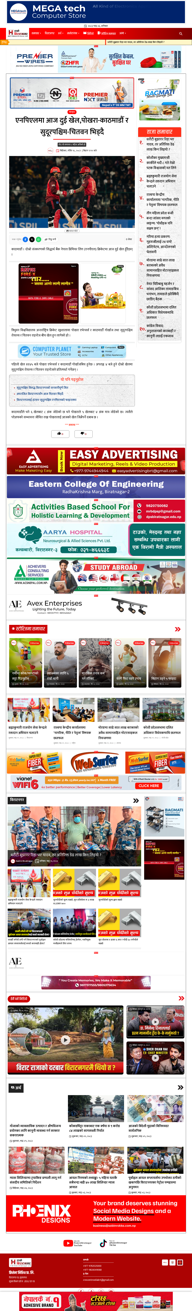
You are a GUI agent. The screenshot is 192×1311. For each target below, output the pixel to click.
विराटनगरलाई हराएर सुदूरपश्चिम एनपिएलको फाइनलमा (46, 400)
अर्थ (59, 33)
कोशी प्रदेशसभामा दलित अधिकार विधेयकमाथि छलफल (161, 313)
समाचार (35, 33)
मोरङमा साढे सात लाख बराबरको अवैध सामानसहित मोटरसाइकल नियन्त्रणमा (163, 268)
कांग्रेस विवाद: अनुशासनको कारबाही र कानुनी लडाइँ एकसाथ (161, 331)
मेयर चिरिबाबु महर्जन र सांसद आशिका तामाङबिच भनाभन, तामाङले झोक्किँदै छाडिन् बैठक (163, 291)
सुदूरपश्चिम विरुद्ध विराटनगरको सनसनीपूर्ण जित (42, 387)
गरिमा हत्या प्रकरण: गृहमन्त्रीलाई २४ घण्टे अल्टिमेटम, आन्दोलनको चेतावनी (161, 244)
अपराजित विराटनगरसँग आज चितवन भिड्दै (40, 394)
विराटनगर (49, 33)
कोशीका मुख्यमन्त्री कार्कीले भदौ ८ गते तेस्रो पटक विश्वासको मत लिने (161, 163)
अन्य (121, 33)
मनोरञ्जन (72, 33)
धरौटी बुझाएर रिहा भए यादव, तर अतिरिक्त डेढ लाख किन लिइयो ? (107, 42)
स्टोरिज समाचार (106, 34)
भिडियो (88, 34)
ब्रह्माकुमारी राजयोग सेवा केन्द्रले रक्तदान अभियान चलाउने (162, 181)
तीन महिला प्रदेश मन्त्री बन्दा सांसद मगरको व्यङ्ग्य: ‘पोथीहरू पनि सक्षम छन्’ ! (160, 220)
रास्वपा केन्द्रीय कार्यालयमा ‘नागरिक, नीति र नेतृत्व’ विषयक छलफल (163, 200)
